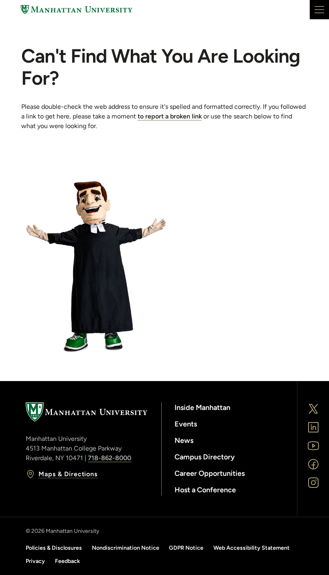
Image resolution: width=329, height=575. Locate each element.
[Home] (76, 9)
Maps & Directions (68, 474)
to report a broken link (170, 116)
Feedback (67, 561)
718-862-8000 (109, 458)
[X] (313, 408)
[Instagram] (313, 482)
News (184, 440)
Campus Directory (205, 457)
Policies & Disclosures (54, 547)
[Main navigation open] (319, 9)
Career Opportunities (210, 473)
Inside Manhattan (202, 407)
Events (186, 424)
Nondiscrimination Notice (125, 547)
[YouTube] (313, 445)
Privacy (35, 561)
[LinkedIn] (313, 427)
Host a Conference (205, 489)
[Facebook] (313, 464)
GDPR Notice (186, 547)
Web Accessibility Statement (251, 547)
